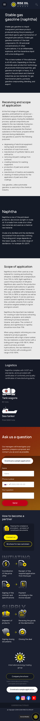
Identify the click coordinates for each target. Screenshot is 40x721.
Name (4, 468)
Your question (7, 490)
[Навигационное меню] (4, 4)
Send (15, 503)
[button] (11, 537)
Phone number (8, 479)
